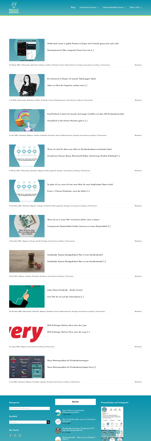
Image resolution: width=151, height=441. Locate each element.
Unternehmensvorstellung (91, 65)
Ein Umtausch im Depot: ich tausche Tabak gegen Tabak (71, 79)
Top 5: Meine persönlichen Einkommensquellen (73, 411)
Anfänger (41, 65)
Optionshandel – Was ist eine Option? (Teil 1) (78, 438)
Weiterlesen (138, 65)
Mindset (38, 241)
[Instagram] (19, 435)
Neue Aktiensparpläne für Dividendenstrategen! (67, 361)
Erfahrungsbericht (50, 170)
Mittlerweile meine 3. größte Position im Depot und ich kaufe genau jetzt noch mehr (83, 44)
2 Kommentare (88, 100)
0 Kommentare (85, 170)
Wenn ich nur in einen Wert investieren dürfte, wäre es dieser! (73, 220)
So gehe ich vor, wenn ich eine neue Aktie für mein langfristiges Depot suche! (80, 184)
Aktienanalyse (26, 65)
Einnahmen (51, 135)
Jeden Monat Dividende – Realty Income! (64, 290)
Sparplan (60, 170)
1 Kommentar (69, 276)
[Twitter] (15, 435)
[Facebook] (10, 435)
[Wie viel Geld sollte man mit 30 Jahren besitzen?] (58, 420)
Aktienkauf (34, 65)
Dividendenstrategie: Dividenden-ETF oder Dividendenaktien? (78, 429)
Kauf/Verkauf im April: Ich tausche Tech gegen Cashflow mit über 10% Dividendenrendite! (85, 114)
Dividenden (55, 65)
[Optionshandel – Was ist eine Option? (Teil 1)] (58, 438)
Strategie (80, 65)
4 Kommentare (105, 65)
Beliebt (75, 402)
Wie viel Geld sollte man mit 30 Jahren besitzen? (79, 420)
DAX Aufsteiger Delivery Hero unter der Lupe (67, 325)
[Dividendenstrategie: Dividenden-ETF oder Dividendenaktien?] (58, 429)
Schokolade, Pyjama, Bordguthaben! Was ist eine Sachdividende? (75, 255)
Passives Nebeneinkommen (67, 65)
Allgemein (30, 135)
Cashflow (48, 65)
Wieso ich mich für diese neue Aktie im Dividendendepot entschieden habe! (79, 149)
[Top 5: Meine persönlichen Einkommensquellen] (58, 411)
